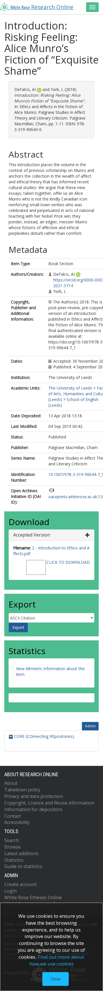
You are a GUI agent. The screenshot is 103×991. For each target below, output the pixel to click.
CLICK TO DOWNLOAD (68, 562)
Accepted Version (31, 535)
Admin (90, 726)
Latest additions (21, 853)
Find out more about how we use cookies (56, 960)
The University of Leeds (70, 388)
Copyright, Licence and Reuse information (49, 803)
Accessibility (17, 822)
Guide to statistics (23, 866)
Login (10, 891)
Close (55, 979)
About (10, 783)
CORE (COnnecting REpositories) (43, 736)
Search (11, 840)
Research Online (42, 7)
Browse (12, 847)
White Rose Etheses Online (33, 897)
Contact (12, 816)
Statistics (13, 860)
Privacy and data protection (33, 796)
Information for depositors (33, 809)
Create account (20, 884)
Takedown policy (22, 790)
